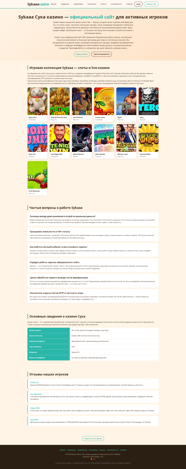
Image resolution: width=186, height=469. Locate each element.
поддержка (65, 4)
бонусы (103, 4)
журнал (53, 4)
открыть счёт (151, 4)
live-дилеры (92, 4)
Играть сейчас (82, 54)
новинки (129, 4)
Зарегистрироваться (102, 54)
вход (138, 4)
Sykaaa (38, 4)
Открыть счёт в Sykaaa (93, 439)
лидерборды (78, 4)
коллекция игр (116, 4)
